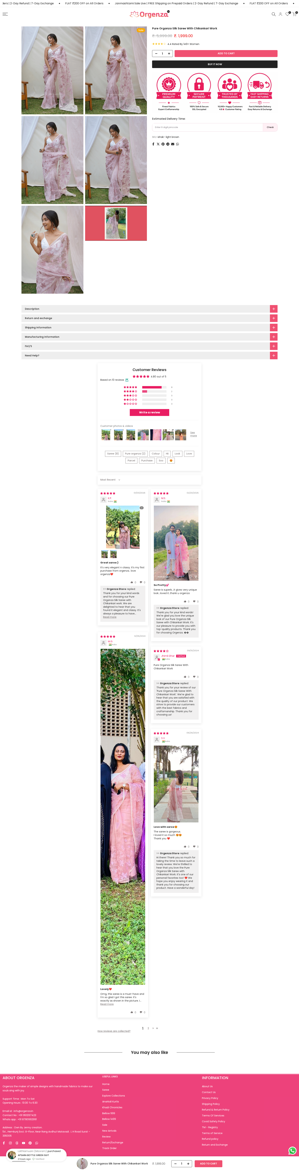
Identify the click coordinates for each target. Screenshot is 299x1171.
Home (106, 1084)
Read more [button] (109, 617)
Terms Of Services (213, 1115)
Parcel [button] (131, 460)
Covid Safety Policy (213, 1121)
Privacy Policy (210, 1098)
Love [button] (189, 453)
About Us (207, 1086)
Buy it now (215, 64)
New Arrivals (109, 1130)
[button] (131, 387)
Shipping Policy (211, 1104)
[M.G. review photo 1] (122, 817)
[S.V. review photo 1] (176, 784)
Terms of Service (212, 1133)
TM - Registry (210, 1127)
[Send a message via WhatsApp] (292, 1150)
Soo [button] (161, 460)
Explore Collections (113, 1095)
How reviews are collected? (114, 1031)
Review (106, 1136)
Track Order (109, 1148)
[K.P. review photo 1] (122, 527)
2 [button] (148, 1028)
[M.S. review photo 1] (176, 543)
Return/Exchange (112, 1142)
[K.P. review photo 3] (113, 554)
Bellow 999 (108, 1113)
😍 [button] (171, 460)
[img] (107, 493)
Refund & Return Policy (215, 1109)
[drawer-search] (274, 14)
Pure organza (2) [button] (135, 453)
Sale (104, 1125)
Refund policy (210, 1139)
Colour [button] (156, 453)
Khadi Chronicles (112, 1107)
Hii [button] (167, 453)
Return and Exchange (215, 1144)
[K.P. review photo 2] (104, 554)
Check (270, 127)
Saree (105, 1090)
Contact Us (209, 1092)
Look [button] (177, 453)
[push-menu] (5, 14)
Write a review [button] (149, 412)
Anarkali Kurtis (110, 1101)
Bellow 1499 (109, 1119)
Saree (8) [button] (113, 453)
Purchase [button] (147, 460)
